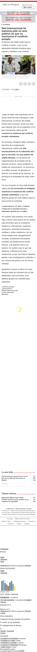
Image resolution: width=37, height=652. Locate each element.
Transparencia (31, 521)
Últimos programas (18, 566)
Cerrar (3, 613)
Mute (2, 557)
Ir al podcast (19, 600)
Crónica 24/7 (4, 592)
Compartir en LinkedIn (9, 643)
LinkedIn (29, 84)
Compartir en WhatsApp (9, 645)
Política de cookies (6, 521)
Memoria (5, 294)
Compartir (27, 600)
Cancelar (10, 631)
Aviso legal (9, 518)
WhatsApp (33, 84)
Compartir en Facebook (9, 638)
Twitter (25, 84)
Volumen (4, 559)
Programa (15, 5)
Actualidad (6, 24)
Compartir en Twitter (8, 641)
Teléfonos (19, 524)
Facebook (21, 84)
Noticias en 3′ (5, 566)
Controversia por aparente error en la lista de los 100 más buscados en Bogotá (15, 478)
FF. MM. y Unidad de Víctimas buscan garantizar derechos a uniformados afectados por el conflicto (16, 208)
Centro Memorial (8, 292)
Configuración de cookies (19, 521)
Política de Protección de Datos (22, 518)
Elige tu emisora (27, 7)
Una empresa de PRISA (18, 530)
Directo (28, 566)
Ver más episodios (7, 600)
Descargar (4, 649)
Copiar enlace (6, 647)
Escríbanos (26, 524)
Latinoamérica (7, 289)
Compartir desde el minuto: (12, 651)
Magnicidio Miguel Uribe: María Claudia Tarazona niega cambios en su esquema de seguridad (15, 499)
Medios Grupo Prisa (18, 535)
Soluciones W (11, 524)
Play (2, 562)
